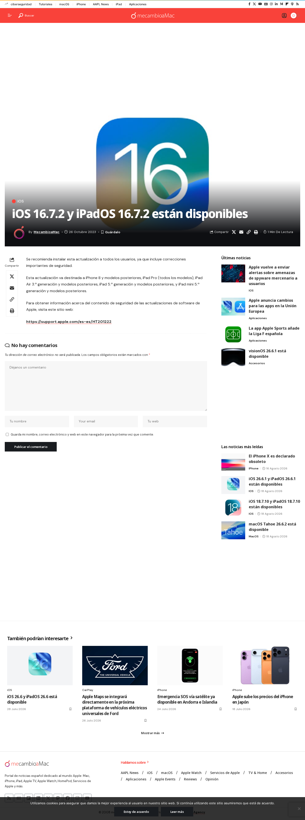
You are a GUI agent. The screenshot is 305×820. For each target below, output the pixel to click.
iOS (20, 201)
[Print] (256, 232)
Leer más (177, 812)
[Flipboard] (287, 4)
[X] (254, 4)
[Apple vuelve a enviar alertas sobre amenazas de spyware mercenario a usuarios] (233, 273)
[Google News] (266, 4)
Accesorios (257, 363)
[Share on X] (233, 232)
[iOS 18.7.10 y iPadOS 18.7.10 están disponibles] (233, 508)
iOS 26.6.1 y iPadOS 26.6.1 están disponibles (272, 481)
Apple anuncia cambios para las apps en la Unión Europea (272, 306)
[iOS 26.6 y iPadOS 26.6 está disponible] (40, 665)
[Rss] (297, 4)
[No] (299, 808)
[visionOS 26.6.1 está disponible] (233, 357)
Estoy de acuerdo (136, 812)
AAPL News (101, 4)
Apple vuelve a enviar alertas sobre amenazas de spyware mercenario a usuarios (273, 275)
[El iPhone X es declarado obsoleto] (233, 462)
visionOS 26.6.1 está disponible (267, 353)
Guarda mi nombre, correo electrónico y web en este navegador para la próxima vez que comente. (82, 434)
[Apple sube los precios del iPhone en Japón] (265, 665)
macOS (64, 4)
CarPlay (87, 690)
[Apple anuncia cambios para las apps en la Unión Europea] (233, 307)
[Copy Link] (248, 232)
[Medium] (281, 4)
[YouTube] (260, 4)
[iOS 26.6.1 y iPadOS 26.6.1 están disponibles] (233, 485)
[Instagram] (271, 4)
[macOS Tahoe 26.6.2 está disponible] (233, 530)
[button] (26, 15)
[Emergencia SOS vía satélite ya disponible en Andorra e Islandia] (190, 665)
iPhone (81, 4)
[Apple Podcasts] (292, 4)
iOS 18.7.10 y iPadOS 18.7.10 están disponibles (274, 504)
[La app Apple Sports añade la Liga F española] (233, 334)
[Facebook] (249, 4)
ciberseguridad (21, 4)
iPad (119, 4)
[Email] (241, 232)
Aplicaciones (137, 4)
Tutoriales (45, 4)
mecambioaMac (47, 232)
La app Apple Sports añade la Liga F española (274, 331)
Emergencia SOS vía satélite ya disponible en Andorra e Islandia (187, 699)
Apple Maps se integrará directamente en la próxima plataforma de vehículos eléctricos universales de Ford (114, 705)
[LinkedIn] (276, 4)
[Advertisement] (152, 63)
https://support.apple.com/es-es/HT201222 (69, 321)
